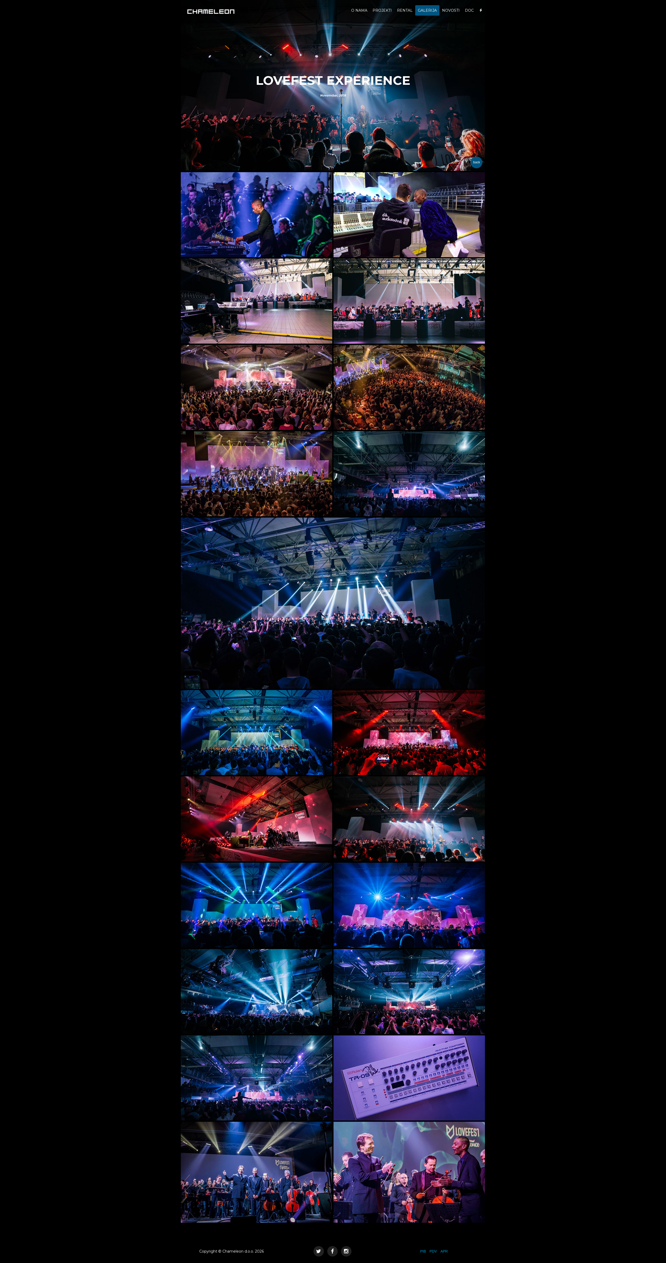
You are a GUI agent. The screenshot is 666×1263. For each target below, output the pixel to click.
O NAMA (359, 10)
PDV (433, 1251)
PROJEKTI (382, 10)
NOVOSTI (451, 10)
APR (444, 1251)
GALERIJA (427, 10)
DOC (469, 10)
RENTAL (405, 10)
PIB (423, 1251)
